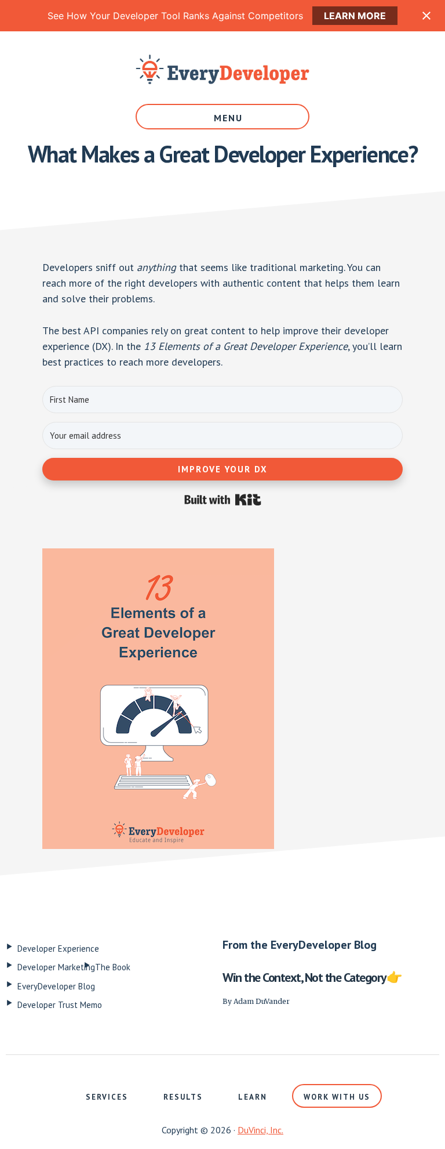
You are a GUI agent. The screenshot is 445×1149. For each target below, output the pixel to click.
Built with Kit (222, 499)
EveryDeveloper (222, 69)
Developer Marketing (56, 967)
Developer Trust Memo (59, 1004)
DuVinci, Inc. (260, 1130)
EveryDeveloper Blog (56, 986)
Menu (228, 118)
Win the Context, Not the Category (304, 977)
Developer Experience (58, 948)
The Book (112, 967)
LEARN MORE (355, 15)
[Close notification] (426, 16)
